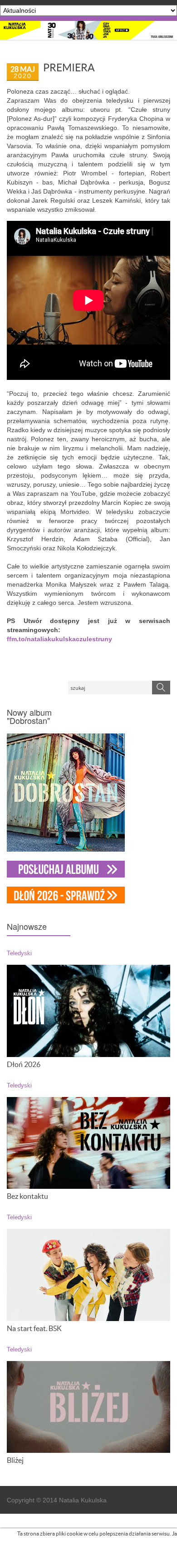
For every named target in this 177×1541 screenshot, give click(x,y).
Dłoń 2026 (23, 1064)
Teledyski (19, 953)
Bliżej (15, 1460)
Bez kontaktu (27, 1196)
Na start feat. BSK (34, 1328)
